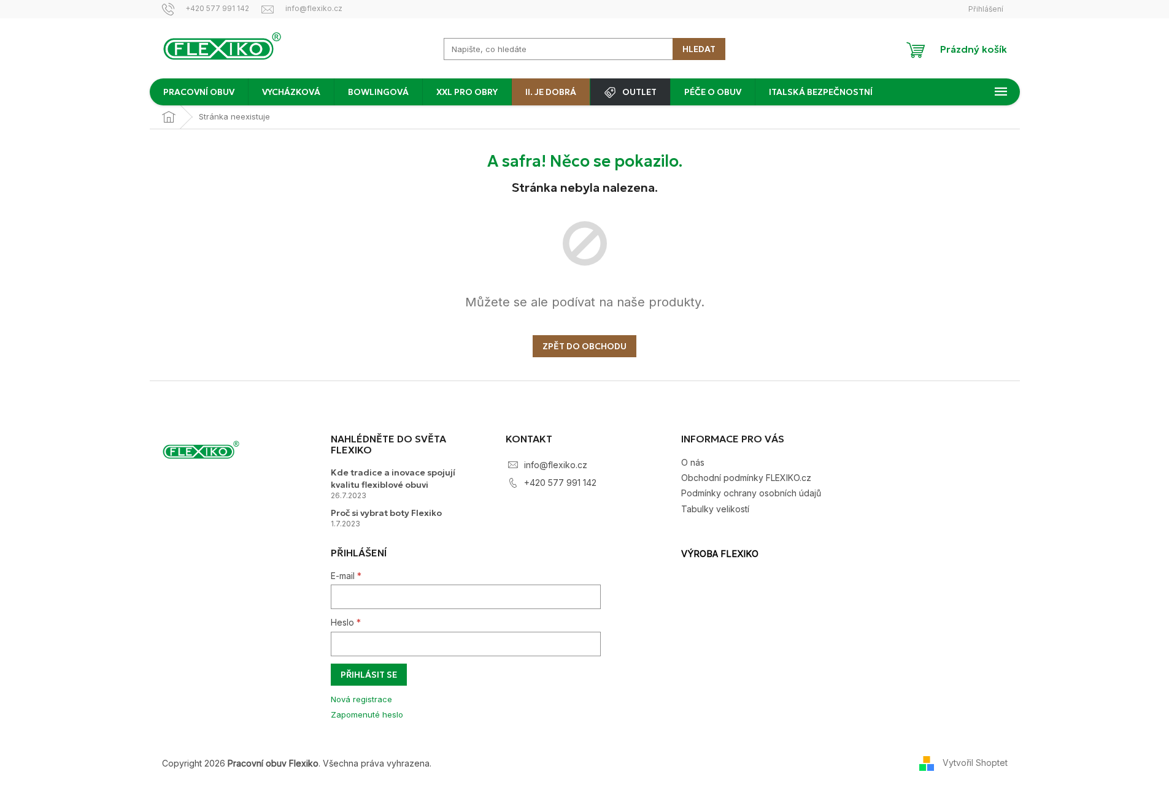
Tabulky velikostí (715, 509)
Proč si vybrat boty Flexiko (386, 512)
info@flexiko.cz (555, 465)
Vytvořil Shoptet (975, 762)
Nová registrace (361, 699)
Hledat (699, 49)
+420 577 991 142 (560, 482)
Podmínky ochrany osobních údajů (751, 493)
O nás (692, 462)
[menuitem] (199, 91)
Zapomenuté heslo (367, 714)
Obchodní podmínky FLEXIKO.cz (746, 477)
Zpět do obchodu (584, 346)
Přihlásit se (369, 674)
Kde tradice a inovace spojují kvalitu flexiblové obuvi (393, 478)
